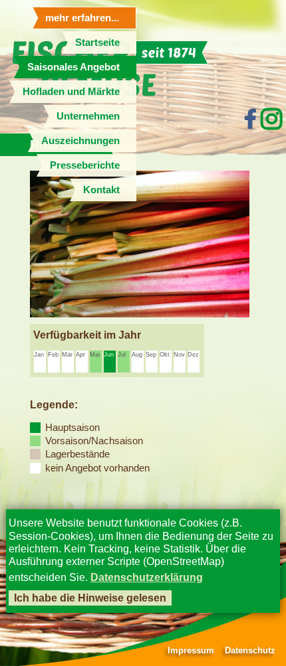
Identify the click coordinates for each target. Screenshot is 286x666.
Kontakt (101, 189)
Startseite (97, 42)
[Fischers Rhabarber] (139, 314)
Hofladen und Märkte (71, 91)
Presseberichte (85, 165)
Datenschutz (250, 650)
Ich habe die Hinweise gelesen (90, 598)
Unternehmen (88, 116)
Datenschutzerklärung (146, 577)
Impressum (191, 650)
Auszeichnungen (80, 140)
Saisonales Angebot (73, 66)
